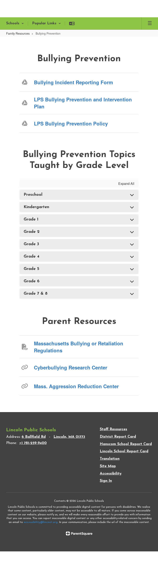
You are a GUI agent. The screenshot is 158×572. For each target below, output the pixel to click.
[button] (15, 23)
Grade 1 (31, 219)
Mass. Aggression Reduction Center (76, 386)
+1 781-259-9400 (33, 443)
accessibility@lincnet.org (41, 522)
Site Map (108, 466)
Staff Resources (113, 429)
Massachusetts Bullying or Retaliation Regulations (78, 347)
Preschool (33, 195)
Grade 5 (31, 269)
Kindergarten (36, 207)
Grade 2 (32, 232)
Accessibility (111, 474)
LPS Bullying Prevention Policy (71, 123)
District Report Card (118, 437)
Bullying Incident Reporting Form (73, 82)
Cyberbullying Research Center (70, 367)
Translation (110, 459)
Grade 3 (31, 244)
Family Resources (18, 33)
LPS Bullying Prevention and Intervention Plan (83, 103)
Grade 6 (32, 281)
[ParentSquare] (79, 533)
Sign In (106, 481)
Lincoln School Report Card (124, 451)
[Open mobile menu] (150, 23)
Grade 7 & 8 (36, 294)
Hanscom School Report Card (126, 444)
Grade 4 (31, 256)
